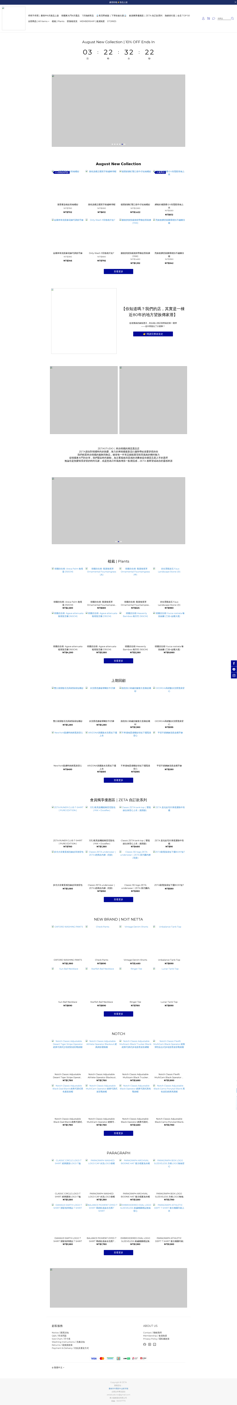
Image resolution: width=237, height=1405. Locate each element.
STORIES (111, 21)
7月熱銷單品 (88, 15)
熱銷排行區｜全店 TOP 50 (177, 15)
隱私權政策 (164, 1339)
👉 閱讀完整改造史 (153, 333)
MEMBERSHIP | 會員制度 (92, 21)
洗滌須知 (80, 1342)
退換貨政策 (67, 1345)
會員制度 (163, 1335)
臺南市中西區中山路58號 (118, 1388)
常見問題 (62, 1335)
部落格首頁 (72, 21)
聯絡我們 (157, 1332)
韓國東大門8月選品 (70, 15)
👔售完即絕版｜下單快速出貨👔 (111, 15)
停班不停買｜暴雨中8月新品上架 (43, 15)
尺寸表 (67, 1339)
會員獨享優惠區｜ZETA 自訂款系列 (145, 15)
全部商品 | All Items (38, 21)
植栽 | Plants (58, 21)
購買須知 (64, 1332)
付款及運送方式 (81, 1348)
